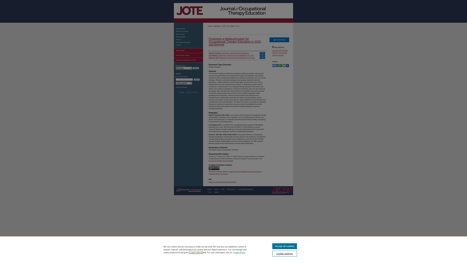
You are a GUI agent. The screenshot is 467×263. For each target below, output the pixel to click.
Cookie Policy (239, 253)
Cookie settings (196, 253)
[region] (233, 249)
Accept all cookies (284, 246)
